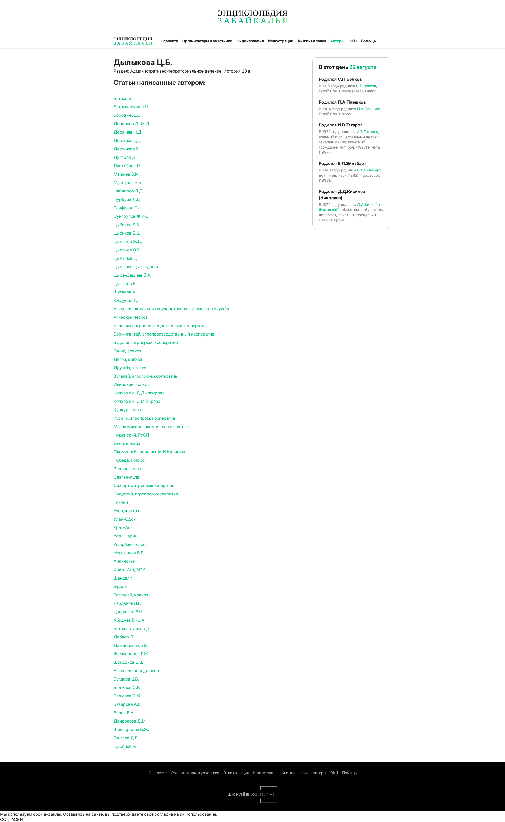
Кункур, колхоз (129, 409)
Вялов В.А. (124, 712)
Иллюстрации (281, 41)
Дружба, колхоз (130, 367)
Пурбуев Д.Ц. (127, 199)
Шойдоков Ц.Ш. (129, 662)
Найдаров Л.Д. (129, 191)
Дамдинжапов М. (131, 645)
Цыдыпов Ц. (126, 258)
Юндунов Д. (126, 300)
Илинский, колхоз (131, 384)
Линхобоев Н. (127, 165)
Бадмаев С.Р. (127, 687)
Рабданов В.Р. (127, 603)
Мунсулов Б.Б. (128, 182)
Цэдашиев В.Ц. (128, 611)
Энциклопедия (250, 41)
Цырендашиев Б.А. (132, 275)
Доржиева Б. (127, 148)
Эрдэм (121, 586)
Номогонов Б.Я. (129, 552)
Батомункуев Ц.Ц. (131, 106)
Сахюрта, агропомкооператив (144, 485)
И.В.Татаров (367, 131)
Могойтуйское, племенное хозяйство (151, 426)
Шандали (123, 578)
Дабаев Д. (124, 637)
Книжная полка (312, 41)
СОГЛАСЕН (11, 819)
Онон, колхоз (127, 443)
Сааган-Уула (126, 477)
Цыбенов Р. (125, 746)
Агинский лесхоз (131, 317)
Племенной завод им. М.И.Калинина (150, 451)
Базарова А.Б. (128, 704)
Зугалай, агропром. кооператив (145, 376)
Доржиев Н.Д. (128, 132)
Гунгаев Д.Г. (126, 737)
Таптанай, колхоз (131, 594)
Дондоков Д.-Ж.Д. (132, 123)
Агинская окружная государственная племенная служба (171, 308)
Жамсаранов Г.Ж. (131, 653)
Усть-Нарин (125, 536)
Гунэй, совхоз (127, 350)
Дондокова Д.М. (130, 721)
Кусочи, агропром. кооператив (144, 418)
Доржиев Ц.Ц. (128, 140)
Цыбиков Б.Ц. (127, 233)
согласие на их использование (185, 814)
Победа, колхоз (129, 460)
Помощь (368, 41)
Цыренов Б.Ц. (127, 283)
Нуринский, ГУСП (131, 435)
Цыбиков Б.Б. (127, 224)
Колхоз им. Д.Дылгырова (139, 392)
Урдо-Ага (123, 527)
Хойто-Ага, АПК (129, 569)
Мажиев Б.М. (127, 174)
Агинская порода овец (136, 670)
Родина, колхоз (129, 468)
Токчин (121, 502)
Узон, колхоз (126, 510)
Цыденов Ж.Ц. (128, 241)
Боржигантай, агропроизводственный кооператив (164, 334)
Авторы (337, 41)
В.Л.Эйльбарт (369, 170)
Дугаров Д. (125, 157)
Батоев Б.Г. (124, 98)
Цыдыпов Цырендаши (136, 266)
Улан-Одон (125, 519)
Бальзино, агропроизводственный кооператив (160, 325)
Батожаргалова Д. (132, 628)
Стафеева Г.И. (128, 207)
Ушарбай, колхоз (131, 544)
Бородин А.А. (127, 115)
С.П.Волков (366, 86)
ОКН (353, 41)
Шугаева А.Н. (127, 292)
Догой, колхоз (128, 359)
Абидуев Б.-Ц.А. (129, 620)
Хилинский (124, 561)
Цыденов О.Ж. (128, 249)
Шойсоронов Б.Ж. (131, 729)
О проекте (169, 41)
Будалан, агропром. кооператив (146, 342)
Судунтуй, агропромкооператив (146, 493)
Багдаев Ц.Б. (126, 679)
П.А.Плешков (368, 108)
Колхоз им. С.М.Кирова (137, 401)
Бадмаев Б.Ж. (127, 695)
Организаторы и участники (207, 41)
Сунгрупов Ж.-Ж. (131, 216)
